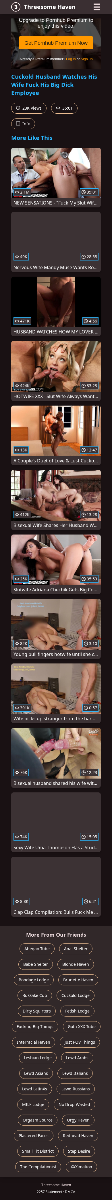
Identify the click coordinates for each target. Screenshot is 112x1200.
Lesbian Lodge (38, 1057)
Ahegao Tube (37, 948)
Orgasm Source (38, 1120)
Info (25, 123)
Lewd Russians (75, 1089)
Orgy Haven (78, 1120)
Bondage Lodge (34, 979)
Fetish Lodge (77, 1011)
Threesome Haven (50, 7)
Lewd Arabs (77, 1057)
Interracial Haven (33, 1042)
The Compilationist (38, 1166)
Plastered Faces (34, 1135)
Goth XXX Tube (82, 1026)
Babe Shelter (35, 964)
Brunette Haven (78, 979)
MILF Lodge (33, 1104)
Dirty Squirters (37, 1011)
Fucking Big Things (35, 1026)
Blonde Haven (75, 964)
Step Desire (79, 1151)
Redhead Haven (78, 1135)
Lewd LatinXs (34, 1089)
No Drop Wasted (74, 1104)
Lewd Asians (36, 1073)
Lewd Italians (75, 1073)
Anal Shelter (76, 948)
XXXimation (81, 1166)
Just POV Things (80, 1042)
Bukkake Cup (34, 995)
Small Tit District (38, 1151)
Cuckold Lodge (75, 995)
